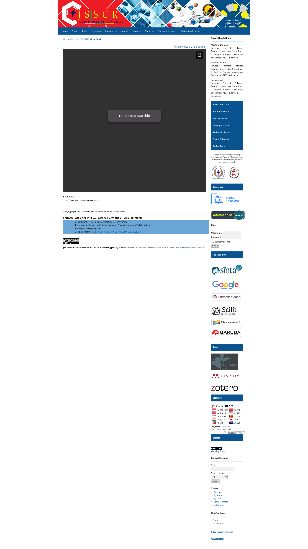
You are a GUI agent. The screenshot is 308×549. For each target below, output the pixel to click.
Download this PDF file (191, 46)
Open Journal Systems (222, 531)
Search (125, 30)
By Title (217, 498)
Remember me (222, 241)
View (216, 520)
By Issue (218, 492)
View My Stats (218, 451)
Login (85, 30)
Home (64, 30)
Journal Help (217, 538)
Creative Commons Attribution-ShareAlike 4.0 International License (171, 247)
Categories (219, 504)
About (75, 30)
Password (216, 237)
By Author (218, 495)
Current (136, 30)
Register (96, 30)
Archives (149, 30)
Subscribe (218, 523)
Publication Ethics (189, 30)
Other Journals (221, 501)
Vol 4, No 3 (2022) (80, 39)
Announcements (167, 30)
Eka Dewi (96, 39)
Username (216, 232)
